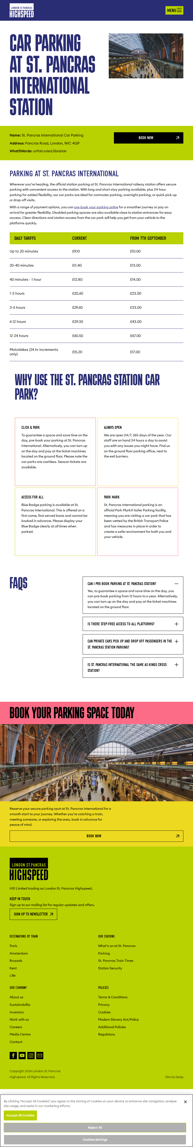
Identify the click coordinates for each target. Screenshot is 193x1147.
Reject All (95, 1127)
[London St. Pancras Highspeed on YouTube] (22, 1055)
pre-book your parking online (96, 207)
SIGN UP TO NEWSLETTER (31, 914)
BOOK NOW (146, 138)
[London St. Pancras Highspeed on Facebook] (13, 1055)
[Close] (185, 1102)
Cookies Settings (95, 1139)
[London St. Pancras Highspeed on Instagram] (31, 1055)
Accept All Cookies (20, 1115)
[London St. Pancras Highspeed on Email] (40, 1055)
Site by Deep (174, 1077)
